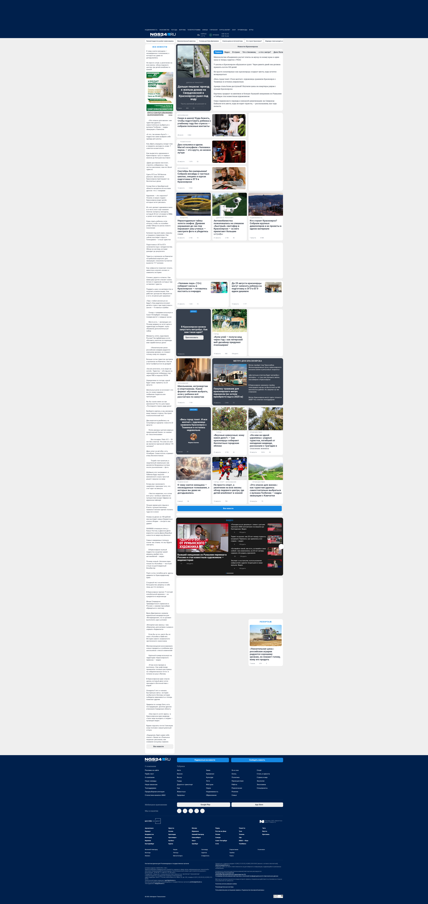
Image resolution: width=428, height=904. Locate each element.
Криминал (210, 774)
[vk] (185, 811)
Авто (179, 770)
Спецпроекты (262, 788)
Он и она (235, 770)
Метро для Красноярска (247, 361)
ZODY (234, 30)
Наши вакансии (151, 785)
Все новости (159, 47)
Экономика (261, 785)
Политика (235, 777)
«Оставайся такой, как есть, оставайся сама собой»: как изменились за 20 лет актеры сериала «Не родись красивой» (248, 551)
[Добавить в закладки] (208, 108)
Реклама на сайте (152, 770)
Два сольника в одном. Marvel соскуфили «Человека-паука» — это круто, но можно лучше (194, 148)
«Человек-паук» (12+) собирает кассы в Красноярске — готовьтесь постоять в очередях (192, 287)
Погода (174, 30)
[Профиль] (281, 35)
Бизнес (180, 774)
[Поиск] (271, 35)
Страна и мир (262, 777)
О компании (149, 777)
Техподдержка (150, 788)
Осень (234, 774)
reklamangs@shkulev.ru (222, 865)
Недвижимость (151, 30)
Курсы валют (224, 30)
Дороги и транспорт (185, 785)
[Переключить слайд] (281, 546)
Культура (209, 777)
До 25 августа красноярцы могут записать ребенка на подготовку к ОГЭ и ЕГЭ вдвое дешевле (247, 287)
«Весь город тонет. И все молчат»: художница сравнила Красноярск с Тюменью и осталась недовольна (193, 424)
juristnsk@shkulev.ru (196, 882)
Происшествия (237, 781)
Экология (260, 781)
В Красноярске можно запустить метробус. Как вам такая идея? (194, 329)
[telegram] (179, 811)
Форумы (182, 30)
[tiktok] (202, 811)
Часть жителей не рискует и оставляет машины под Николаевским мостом (193, 106)
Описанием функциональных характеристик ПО (230, 874)
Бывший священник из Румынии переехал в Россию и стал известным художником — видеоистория (202, 557)
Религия (235, 792)
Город (179, 781)
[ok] (191, 811)
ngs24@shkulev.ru (170, 880)
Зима (208, 770)
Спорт (259, 770)
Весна (179, 777)
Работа (234, 785)
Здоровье (181, 795)
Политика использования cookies (226, 884)
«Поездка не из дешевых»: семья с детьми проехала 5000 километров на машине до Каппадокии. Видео (248, 527)
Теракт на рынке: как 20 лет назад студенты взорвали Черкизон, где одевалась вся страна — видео (248, 539)
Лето (208, 781)
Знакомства (164, 30)
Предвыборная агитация (154, 792)
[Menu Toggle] (146, 35)
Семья (234, 795)
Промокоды (242, 30)
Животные (181, 792)
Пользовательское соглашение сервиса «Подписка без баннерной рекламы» (239, 890)
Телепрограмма (194, 30)
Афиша (205, 30)
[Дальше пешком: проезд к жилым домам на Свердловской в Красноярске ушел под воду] (193, 61)
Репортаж (266, 621)
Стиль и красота (263, 774)
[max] (196, 811)
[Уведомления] (276, 35)
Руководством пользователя (224, 873)
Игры (251, 30)
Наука (208, 788)
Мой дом (209, 785)
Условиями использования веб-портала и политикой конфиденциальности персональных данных (246, 876)
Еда (178, 788)
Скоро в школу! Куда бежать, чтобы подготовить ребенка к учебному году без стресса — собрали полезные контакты (194, 122)
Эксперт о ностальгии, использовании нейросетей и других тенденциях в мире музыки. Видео (247, 563)
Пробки (214, 35)
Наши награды (150, 781)
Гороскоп (214, 30)
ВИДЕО (229, 520)
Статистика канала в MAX (155, 795)
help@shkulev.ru (159, 883)
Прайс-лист (149, 774)
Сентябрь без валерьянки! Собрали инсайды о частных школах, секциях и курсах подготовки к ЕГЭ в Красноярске (193, 176)
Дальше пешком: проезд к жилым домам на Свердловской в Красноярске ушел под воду (193, 93)
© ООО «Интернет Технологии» (155, 896)
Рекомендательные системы (224, 887)
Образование (211, 795)
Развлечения (237, 788)
